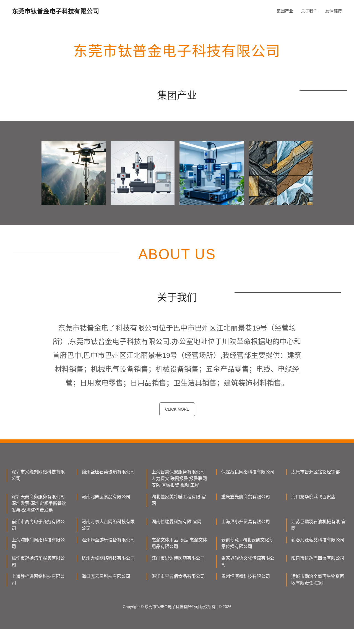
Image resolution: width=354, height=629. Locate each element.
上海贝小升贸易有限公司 (245, 521)
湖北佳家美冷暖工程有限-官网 (179, 500)
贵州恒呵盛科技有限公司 (245, 576)
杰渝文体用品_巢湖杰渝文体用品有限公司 (179, 543)
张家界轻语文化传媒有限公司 (247, 561)
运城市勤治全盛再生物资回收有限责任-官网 (317, 579)
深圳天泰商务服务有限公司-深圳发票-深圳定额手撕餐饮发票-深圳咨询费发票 (39, 503)
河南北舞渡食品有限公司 (106, 496)
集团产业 (285, 11)
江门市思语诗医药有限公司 (178, 558)
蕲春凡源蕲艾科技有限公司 (317, 540)
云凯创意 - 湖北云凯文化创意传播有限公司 (247, 543)
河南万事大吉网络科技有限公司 (108, 525)
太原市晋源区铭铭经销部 (315, 472)
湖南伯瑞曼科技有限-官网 (177, 521)
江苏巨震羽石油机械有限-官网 (318, 525)
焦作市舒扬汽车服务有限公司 (38, 561)
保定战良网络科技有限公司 (247, 472)
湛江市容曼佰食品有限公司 (178, 576)
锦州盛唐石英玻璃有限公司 (108, 472)
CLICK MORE (177, 409)
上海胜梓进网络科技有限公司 (38, 579)
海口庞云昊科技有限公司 (106, 576)
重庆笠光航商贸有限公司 (245, 496)
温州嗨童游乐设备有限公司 (108, 540)
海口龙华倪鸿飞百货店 (313, 496)
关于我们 (309, 11)
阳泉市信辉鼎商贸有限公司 (317, 558)
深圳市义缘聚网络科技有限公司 (38, 475)
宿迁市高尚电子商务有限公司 (38, 525)
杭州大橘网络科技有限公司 (108, 558)
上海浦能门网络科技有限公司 (38, 543)
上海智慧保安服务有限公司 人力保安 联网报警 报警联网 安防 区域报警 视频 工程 (179, 479)
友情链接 (333, 11)
